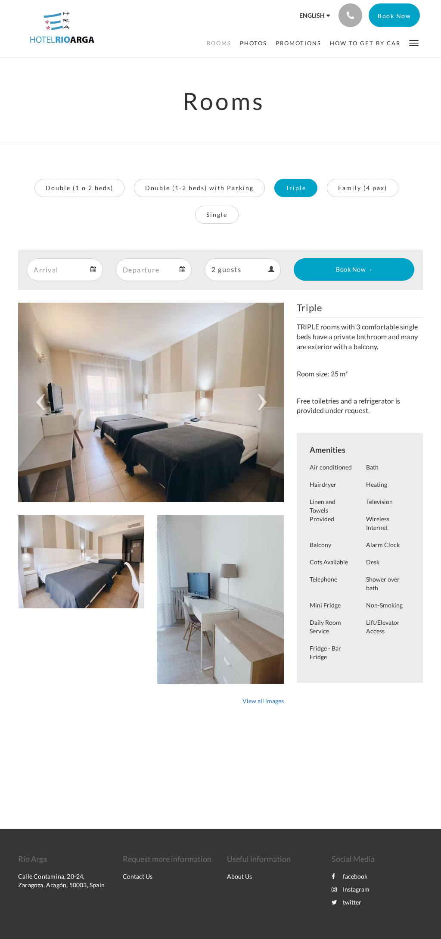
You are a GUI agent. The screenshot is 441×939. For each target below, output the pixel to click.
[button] (414, 42)
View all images (263, 700)
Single (216, 214)
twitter (352, 902)
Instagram (356, 889)
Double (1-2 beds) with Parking (199, 187)
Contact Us (137, 876)
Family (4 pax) (362, 187)
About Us (239, 876)
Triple (296, 187)
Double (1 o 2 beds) (79, 187)
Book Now (351, 269)
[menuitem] (219, 43)
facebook (355, 876)
